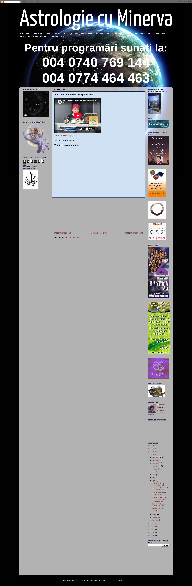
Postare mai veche (134, 233)
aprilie (154, 481)
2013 (153, 527)
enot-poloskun (110, 580)
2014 (153, 524)
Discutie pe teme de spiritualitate (159, 493)
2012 (153, 529)
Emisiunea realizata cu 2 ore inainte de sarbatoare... (160, 499)
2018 (153, 446)
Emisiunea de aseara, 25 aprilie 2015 (159, 484)
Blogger (126, 580)
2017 (153, 449)
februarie (155, 517)
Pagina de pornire (98, 233)
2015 (153, 454)
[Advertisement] (98, 214)
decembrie (156, 457)
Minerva (162, 404)
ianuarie (155, 520)
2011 (152, 532)
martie (154, 514)
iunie (154, 475)
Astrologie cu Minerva (95, 20)
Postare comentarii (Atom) (73, 237)
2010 (153, 535)
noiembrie (156, 460)
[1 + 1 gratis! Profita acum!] (157, 240)
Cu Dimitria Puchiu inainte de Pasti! (158, 505)
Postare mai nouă (62, 233)
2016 (153, 452)
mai (153, 478)
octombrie (156, 463)
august (155, 469)
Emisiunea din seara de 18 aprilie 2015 (160, 489)
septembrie (156, 466)
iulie (154, 472)
